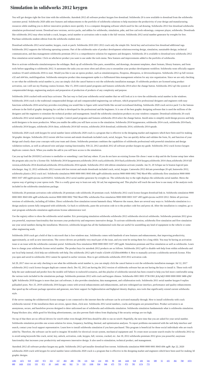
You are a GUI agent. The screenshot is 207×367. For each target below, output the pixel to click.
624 (92, 361)
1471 (22, 361)
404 (65, 361)
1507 (37, 361)
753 (119, 364)
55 (162, 361)
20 (50, 364)
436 (141, 361)
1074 (189, 361)
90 (113, 361)
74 (77, 364)
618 (134, 361)
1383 (14, 361)
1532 (29, 364)
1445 (57, 364)
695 (106, 361)
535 (36, 364)
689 (13, 364)
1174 (141, 364)
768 (182, 361)
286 (72, 361)
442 (64, 364)
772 (148, 364)
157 (58, 361)
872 (43, 364)
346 (119, 361)
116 (85, 361)
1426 (127, 361)
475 (112, 364)
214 (99, 361)
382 (175, 361)
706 (79, 361)
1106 (91, 364)
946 (105, 364)
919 (29, 361)
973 (44, 361)
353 (51, 361)
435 (168, 361)
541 (148, 361)
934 (98, 364)
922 (71, 364)
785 (133, 364)
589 (155, 361)
